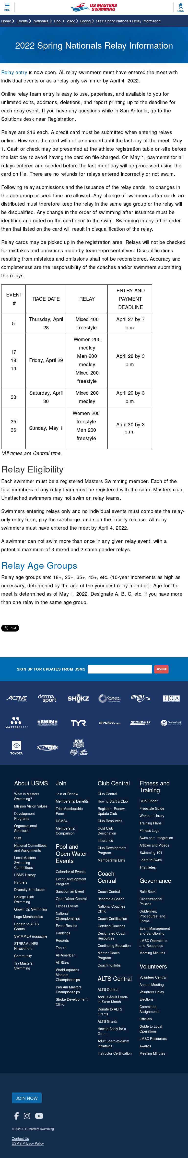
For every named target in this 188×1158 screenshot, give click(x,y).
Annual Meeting (152, 984)
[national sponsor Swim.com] (109, 723)
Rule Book (147, 891)
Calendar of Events (70, 871)
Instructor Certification (115, 1053)
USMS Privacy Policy (28, 1143)
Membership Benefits (72, 801)
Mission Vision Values (30, 806)
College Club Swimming (24, 899)
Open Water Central (71, 898)
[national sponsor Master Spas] (16, 723)
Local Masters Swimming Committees (25, 862)
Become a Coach (111, 898)
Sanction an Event (70, 891)
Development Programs (24, 816)
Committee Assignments (149, 1009)
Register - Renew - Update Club (112, 811)
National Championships (68, 916)
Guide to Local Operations (151, 1029)
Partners (20, 882)
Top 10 (61, 947)
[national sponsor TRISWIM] (47, 748)
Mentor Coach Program (109, 955)
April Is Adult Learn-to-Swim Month (113, 999)
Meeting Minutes (152, 952)
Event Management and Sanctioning (155, 931)
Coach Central (109, 891)
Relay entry (14, 72)
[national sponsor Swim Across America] (47, 723)
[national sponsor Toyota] (16, 748)
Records (62, 940)
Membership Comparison (65, 830)
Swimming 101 (151, 852)
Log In (180, 11)
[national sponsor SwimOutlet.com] (140, 723)
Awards (145, 1045)
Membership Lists (111, 860)
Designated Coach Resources (112, 936)
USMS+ (62, 820)
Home (6, 20)
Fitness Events (67, 905)
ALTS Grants (108, 1021)
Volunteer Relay (152, 991)
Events (23, 20)
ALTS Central (108, 989)
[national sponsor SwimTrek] (171, 723)
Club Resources (110, 820)
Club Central (107, 793)
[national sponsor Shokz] (78, 698)
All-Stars (62, 962)
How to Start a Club (113, 801)
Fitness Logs (149, 830)
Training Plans (151, 823)
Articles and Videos (154, 845)
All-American (65, 955)
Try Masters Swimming (23, 965)
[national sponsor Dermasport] (47, 698)
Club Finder (149, 800)
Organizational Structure (25, 828)
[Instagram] (27, 1115)
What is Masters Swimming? (26, 796)
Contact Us (20, 1138)
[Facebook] (16, 1115)
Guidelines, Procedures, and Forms (152, 916)
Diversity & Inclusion (29, 889)
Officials (146, 1018)
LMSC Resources (153, 1038)
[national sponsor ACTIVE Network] (16, 698)
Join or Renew (67, 793)
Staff (17, 837)
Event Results (66, 925)
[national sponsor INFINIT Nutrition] (140, 698)
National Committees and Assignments (30, 848)
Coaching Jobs (109, 965)
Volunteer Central (153, 977)
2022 (71, 20)
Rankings (63, 932)
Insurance (105, 840)
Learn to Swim (151, 859)
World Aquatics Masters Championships (68, 974)
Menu (7, 10)
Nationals (41, 20)
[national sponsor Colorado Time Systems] (109, 698)
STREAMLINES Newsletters (26, 946)
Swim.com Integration (156, 837)
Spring (86, 20)
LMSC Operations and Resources (153, 943)
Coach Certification (112, 918)
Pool (58, 20)
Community (23, 955)
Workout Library (152, 815)
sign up (161, 669)
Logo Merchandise (28, 916)
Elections (146, 999)
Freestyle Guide (152, 808)
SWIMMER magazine (30, 936)
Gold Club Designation (107, 830)
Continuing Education (114, 945)
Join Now (27, 1098)
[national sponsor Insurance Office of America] (171, 698)
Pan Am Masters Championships (69, 989)
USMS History (25, 874)
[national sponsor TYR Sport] (78, 723)
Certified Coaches (111, 925)
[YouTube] (39, 1115)
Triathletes (148, 867)
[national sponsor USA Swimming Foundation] (78, 748)
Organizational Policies (151, 901)
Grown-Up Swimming (30, 909)
